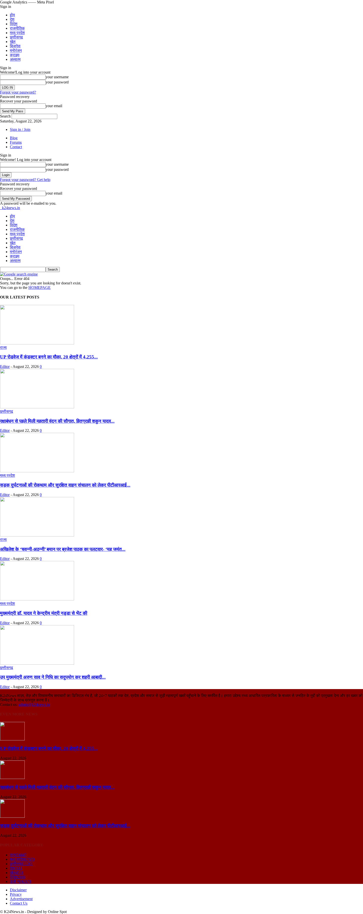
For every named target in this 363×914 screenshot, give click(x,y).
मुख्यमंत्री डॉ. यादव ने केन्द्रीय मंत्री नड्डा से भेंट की (43, 613)
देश (12, 19)
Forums (16, 142)
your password (57, 82)
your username (57, 77)
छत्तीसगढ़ (16, 37)
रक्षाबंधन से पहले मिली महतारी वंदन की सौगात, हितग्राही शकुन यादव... (57, 421)
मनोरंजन (16, 50)
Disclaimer (18, 890)
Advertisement (21, 899)
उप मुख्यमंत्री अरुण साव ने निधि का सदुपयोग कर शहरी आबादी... (53, 677)
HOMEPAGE (39, 287)
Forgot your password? (18, 92)
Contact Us (18, 903)
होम (12, 15)
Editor (5, 366)
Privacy (16, 894)
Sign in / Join (20, 129)
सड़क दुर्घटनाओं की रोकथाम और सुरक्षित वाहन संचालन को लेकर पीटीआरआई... (65, 485)
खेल (13, 42)
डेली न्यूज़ (20, 881)
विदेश (13, 24)
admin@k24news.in (34, 704)
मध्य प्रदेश (17, 33)
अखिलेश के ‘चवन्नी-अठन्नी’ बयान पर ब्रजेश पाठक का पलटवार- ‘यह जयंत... (62, 549)
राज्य (3, 347)
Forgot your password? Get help (25, 180)
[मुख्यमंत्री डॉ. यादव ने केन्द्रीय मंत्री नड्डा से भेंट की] (37, 599)
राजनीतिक (17, 28)
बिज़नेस (15, 46)
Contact (16, 147)
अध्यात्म (15, 59)
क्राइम (14, 55)
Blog (14, 138)
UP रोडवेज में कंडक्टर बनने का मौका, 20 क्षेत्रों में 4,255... (49, 356)
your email (54, 106)
